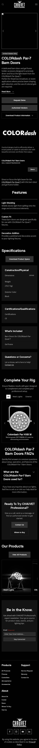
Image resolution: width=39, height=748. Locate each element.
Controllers (5, 678)
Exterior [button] (29, 397)
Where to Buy (19, 532)
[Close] (35, 742)
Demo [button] (33, 169)
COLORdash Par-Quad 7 (11, 182)
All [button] (8, 397)
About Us (5, 696)
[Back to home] (19, 4)
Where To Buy (6, 707)
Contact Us (9, 365)
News (4, 703)
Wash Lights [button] (17, 397)
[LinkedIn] (29, 731)
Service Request (27, 671)
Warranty (24, 674)
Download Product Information (18, 115)
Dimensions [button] (9, 275)
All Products (6, 671)
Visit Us (4, 710)
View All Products (19, 555)
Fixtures (4, 674)
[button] (3, 4)
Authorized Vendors (19, 108)
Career (4, 700)
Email (8, 630)
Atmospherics (6, 681)
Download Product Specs (19, 259)
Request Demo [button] (19, 100)
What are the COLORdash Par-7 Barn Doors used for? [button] (17, 475)
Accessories (6, 684)
